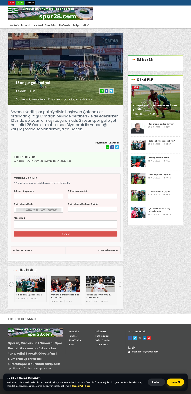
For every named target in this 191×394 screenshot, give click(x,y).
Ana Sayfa (14, 25)
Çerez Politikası (81, 385)
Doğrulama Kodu (23, 204)
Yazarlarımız (102, 344)
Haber (11, 2)
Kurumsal (30, 2)
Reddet (156, 382)
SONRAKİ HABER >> (108, 250)
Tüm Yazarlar (65, 25)
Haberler (73, 335)
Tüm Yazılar (75, 340)
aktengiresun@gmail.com (144, 351)
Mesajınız (19, 217)
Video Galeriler (103, 340)
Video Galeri (50, 25)
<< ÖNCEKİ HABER (22, 250)
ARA (85, 25)
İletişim (76, 25)
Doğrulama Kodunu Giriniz (83, 204)
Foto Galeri (38, 25)
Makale (20, 2)
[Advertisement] (155, 44)
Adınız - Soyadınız (24, 191)
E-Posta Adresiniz (78, 191)
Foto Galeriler (102, 335)
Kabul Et (175, 382)
